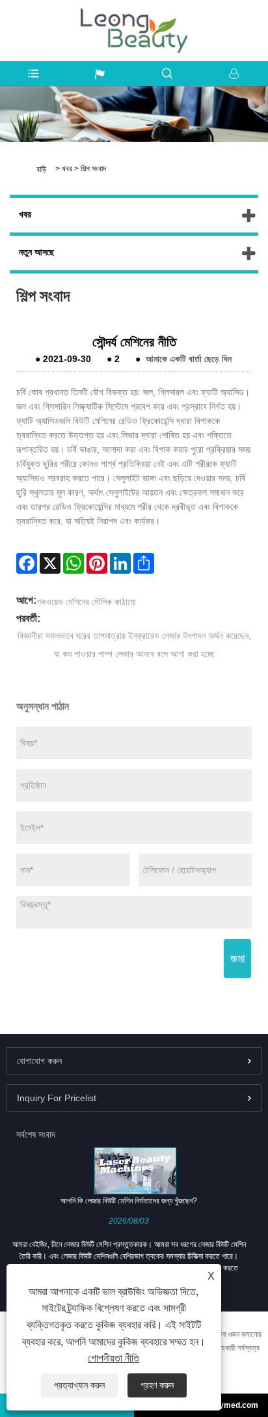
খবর (67, 168)
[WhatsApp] (73, 563)
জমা (237, 958)
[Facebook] (26, 563)
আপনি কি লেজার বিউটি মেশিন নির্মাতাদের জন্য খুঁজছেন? (128, 1200)
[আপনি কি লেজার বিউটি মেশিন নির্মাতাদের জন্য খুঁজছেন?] (135, 1170)
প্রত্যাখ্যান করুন (79, 1385)
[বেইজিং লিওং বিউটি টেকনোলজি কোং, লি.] (134, 14)
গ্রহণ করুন (157, 1385)
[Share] (143, 563)
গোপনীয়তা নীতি (113, 1358)
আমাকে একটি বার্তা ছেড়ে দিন (189, 359)
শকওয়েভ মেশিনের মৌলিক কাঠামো (86, 601)
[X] (50, 563)
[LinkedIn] (120, 563)
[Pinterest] (97, 563)
